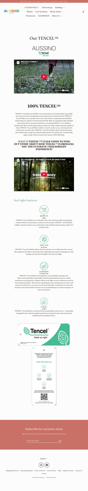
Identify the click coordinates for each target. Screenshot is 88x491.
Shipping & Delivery (12, 470)
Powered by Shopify (51, 477)
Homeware (30, 16)
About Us (56, 16)
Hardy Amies (55, 12)
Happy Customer (68, 470)
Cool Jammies (41, 12)
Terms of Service (39, 470)
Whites (30, 12)
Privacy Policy (51, 470)
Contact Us (78, 470)
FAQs (59, 470)
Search (44, 473)
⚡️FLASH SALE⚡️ (31, 7)
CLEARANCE (43, 16)
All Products (47, 7)
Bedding (59, 7)
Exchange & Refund (26, 470)
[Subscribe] (59, 441)
